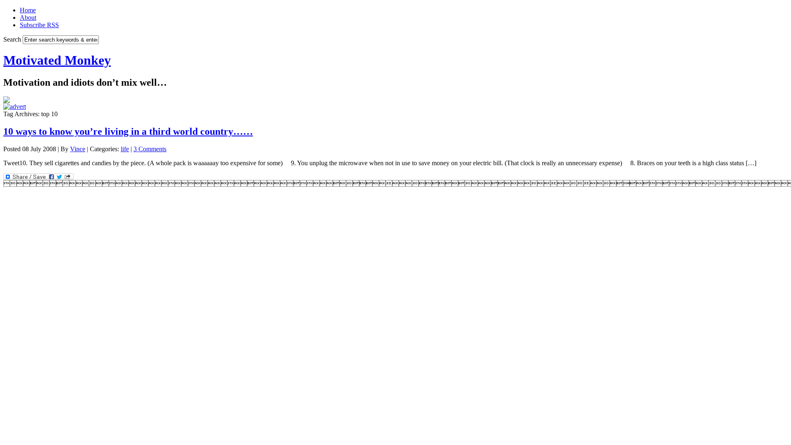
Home (28, 10)
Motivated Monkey (57, 60)
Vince (77, 148)
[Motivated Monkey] (6, 100)
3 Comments (149, 148)
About (28, 17)
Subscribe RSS (39, 24)
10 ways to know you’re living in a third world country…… (128, 131)
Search (12, 39)
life (125, 148)
